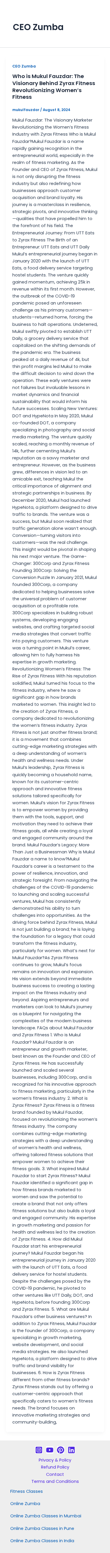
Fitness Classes (26, 1491)
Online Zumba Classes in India (42, 1541)
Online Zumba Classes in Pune (42, 1528)
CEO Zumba (24, 66)
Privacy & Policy (55, 1460)
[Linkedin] (71, 1450)
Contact (55, 1474)
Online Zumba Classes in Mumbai (45, 1516)
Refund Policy (55, 1467)
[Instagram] (39, 1450)
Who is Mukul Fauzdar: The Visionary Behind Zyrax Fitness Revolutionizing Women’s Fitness (53, 86)
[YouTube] (49, 1450)
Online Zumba (25, 1504)
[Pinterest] (60, 1450)
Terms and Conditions (55, 1481)
